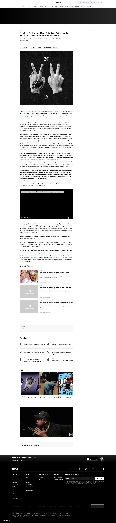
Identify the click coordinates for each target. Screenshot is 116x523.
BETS (61, 6)
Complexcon (15, 496)
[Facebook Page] (79, 469)
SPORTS (47, 6)
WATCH (83, 6)
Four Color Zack (39, 115)
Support (28, 482)
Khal (40, 282)
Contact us (42, 480)
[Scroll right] (72, 384)
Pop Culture (27, 350)
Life (13, 489)
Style (40, 396)
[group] (30, 217)
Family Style (15, 498)
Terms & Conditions (17, 506)
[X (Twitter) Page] (82, 469)
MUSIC (41, 6)
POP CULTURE (54, 6)
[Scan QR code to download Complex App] (102, 459)
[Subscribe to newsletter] (99, 478)
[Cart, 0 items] (103, 2)
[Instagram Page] (89, 469)
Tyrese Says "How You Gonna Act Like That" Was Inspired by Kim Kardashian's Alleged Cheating (34, 353)
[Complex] (58, 2)
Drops (27, 480)
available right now (29, 118)
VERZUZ (77, 6)
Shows (13, 493)
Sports (53, 342)
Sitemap (71, 506)
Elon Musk (65, 147)
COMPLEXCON (90, 6)
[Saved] (99, 2)
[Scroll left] (21, 384)
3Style (33, 111)
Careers (41, 477)
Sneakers (23, 396)
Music (21, 30)
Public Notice (52, 506)
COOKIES (78, 506)
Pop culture (15, 484)
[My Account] (101, 2)
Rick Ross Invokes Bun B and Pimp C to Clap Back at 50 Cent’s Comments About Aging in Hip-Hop (62, 353)
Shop (27, 477)
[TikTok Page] (100, 469)
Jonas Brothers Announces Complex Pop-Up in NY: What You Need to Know (34, 345)
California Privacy (40, 506)
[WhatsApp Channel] (86, 469)
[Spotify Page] (103, 469)
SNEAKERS (34, 6)
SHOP (23, 6)
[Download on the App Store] (92, 459)
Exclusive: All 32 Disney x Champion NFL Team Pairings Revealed (62, 345)
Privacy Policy (87, 483)
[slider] (46, 215)
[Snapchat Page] (96, 469)
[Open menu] (13, 2)
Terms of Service (96, 483)
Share (39, 47)
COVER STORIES (69, 6)
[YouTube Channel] (93, 469)
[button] (21, 217)
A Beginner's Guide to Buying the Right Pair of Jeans (48, 398)
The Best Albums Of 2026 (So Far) (65, 397)
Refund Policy (29, 486)
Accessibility (62, 506)
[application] (46, 204)
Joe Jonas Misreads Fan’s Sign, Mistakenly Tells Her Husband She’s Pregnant (33, 360)
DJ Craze (29, 115)
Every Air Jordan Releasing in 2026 (28, 397)
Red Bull (29, 111)
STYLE (28, 6)
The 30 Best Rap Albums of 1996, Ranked (62, 360)
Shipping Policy (29, 484)
